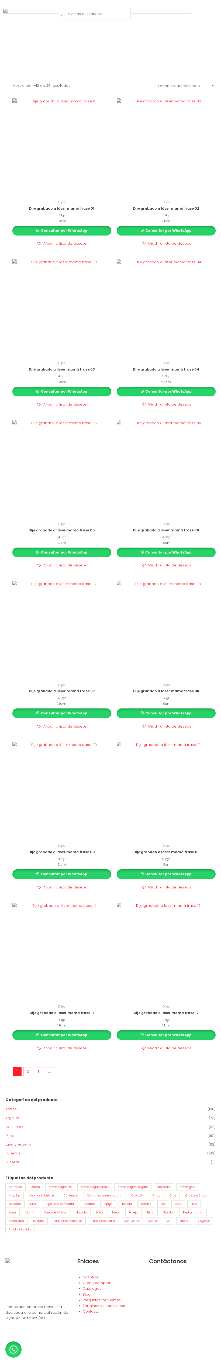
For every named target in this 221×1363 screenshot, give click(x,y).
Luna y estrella (18, 1144)
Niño (99, 1212)
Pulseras (12, 1153)
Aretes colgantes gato (133, 1187)
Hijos (194, 1204)
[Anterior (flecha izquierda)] (5, 1360)
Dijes (9, 1135)
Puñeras (12, 1162)
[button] (62, 244)
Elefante (89, 1204)
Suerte (184, 1221)
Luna (12, 1212)
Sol (168, 1221)
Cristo (156, 1196)
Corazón (137, 1196)
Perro (150, 1212)
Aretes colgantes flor (95, 1187)
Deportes (15, 1204)
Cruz (173, 1196)
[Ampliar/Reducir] (5, 1353)
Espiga (108, 1204)
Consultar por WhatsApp (63, 230)
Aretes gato (187, 1187)
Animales (15, 1187)
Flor (163, 1204)
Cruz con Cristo (195, 1196)
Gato (178, 1204)
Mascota (81, 1212)
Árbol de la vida (20, 1229)
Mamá (29, 1212)
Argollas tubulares (41, 1196)
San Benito (132, 1221)
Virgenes (203, 1221)
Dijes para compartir (60, 1204)
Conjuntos (14, 1127)
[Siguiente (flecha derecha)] (17, 1360)
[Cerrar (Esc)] (41, 1353)
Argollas (12, 1118)
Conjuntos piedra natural (104, 1196)
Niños (116, 1212)
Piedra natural (193, 1212)
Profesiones (16, 1221)
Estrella (127, 1204)
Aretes (11, 1109)
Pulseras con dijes (103, 1221)
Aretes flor (164, 1187)
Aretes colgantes (60, 1187)
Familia (146, 1204)
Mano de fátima (55, 1212)
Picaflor (168, 1212)
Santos (153, 1221)
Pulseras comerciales (67, 1221)
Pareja (133, 1212)
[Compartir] (29, 1353)
